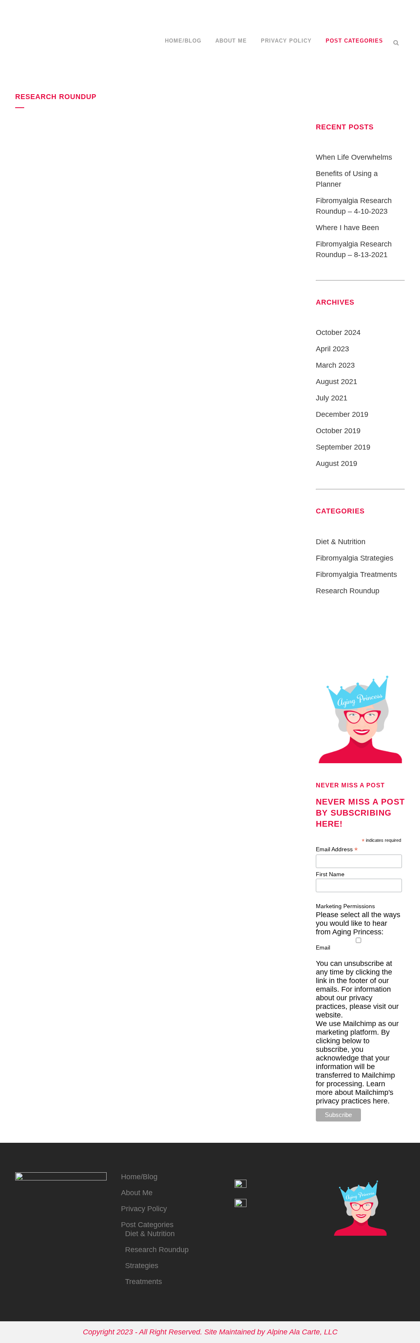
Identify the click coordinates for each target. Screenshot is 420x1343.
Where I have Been (347, 228)
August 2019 (336, 463)
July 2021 (331, 398)
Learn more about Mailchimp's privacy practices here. (354, 1092)
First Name (330, 874)
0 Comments (93, 301)
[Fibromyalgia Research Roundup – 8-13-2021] (219, 152)
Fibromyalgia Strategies (354, 558)
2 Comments (105, 495)
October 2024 (338, 332)
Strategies (141, 1266)
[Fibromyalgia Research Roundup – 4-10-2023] (83, 152)
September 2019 (343, 447)
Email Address (337, 849)
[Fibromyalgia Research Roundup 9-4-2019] (219, 347)
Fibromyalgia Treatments (356, 574)
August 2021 (336, 382)
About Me (137, 1193)
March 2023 (335, 365)
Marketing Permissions (345, 906)
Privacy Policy (144, 1209)
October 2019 (338, 431)
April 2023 (332, 349)
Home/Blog (139, 1177)
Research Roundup (347, 591)
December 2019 (342, 414)
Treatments (143, 1281)
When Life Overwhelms (354, 157)
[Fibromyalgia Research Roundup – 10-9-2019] (83, 347)
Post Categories (147, 1225)
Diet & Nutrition (340, 542)
